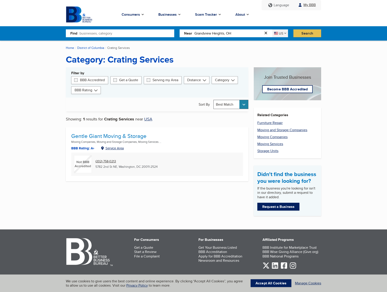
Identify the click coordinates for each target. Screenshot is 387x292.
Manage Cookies (308, 283)
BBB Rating (83, 90)
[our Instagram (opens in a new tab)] (293, 267)
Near (188, 33)
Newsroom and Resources (218, 260)
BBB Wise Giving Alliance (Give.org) (290, 251)
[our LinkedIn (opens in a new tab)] (275, 267)
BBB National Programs (280, 256)
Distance (194, 80)
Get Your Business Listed (217, 247)
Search (307, 33)
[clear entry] (267, 33)
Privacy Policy (137, 285)
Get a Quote (128, 80)
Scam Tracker (206, 14)
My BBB (309, 5)
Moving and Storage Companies (282, 130)
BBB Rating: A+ (83, 148)
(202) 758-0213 (105, 161)
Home (70, 48)
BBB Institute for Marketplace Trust (289, 247)
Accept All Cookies (271, 283)
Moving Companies (272, 136)
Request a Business (278, 206)
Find (73, 33)
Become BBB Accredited (287, 89)
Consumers (131, 14)
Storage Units (267, 150)
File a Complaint (147, 256)
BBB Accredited (92, 80)
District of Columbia (90, 48)
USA (148, 119)
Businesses (167, 14)
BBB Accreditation (212, 251)
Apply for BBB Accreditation (220, 256)
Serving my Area (165, 80)
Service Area (114, 148)
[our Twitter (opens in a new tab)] (266, 267)
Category (222, 80)
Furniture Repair (270, 122)
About (240, 14)
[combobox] (127, 33)
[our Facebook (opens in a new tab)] (284, 267)
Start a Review (145, 251)
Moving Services (270, 143)
